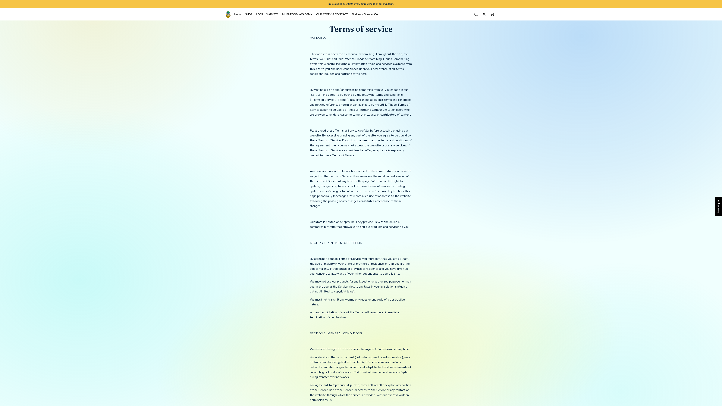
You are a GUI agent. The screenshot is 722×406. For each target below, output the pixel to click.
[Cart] (492, 14)
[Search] (476, 14)
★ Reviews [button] (718, 206)
